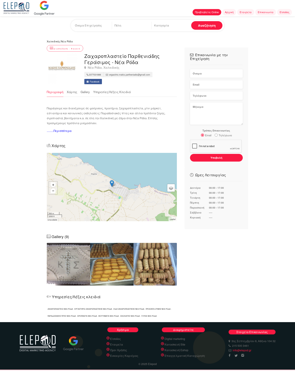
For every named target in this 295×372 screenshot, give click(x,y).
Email (208, 135)
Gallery (85, 92)
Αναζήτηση (207, 25)
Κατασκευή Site (175, 344)
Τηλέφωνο (225, 135)
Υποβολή (216, 158)
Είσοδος (284, 12)
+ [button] (53, 185)
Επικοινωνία (265, 12)
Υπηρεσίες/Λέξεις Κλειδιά (112, 92)
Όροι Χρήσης (118, 350)
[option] (112, 264)
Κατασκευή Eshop (176, 350)
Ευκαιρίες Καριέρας (124, 356)
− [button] (53, 191)
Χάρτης (72, 92)
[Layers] (171, 188)
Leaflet (172, 219)
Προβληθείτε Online (207, 12)
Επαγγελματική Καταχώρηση (185, 356)
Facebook (94, 81)
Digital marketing (175, 339)
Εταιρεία (246, 12)
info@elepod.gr (242, 350)
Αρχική (229, 12)
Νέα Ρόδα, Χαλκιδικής (103, 67)
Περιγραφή (55, 92)
